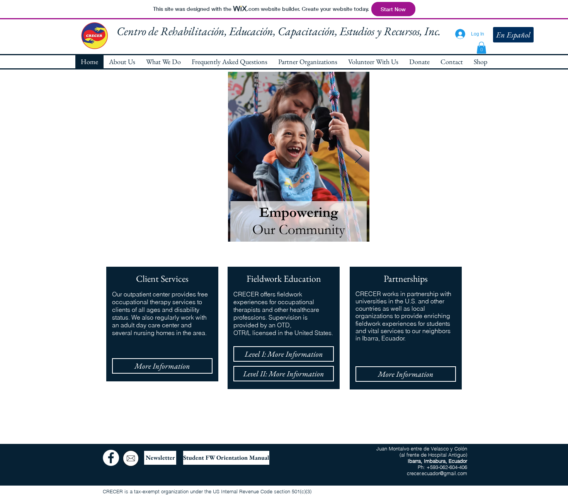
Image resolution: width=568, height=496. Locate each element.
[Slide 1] (290, 229)
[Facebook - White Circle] (111, 458)
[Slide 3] (307, 229)
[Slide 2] (299, 229)
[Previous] (238, 156)
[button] (481, 48)
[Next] (358, 156)
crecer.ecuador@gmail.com (437, 473)
